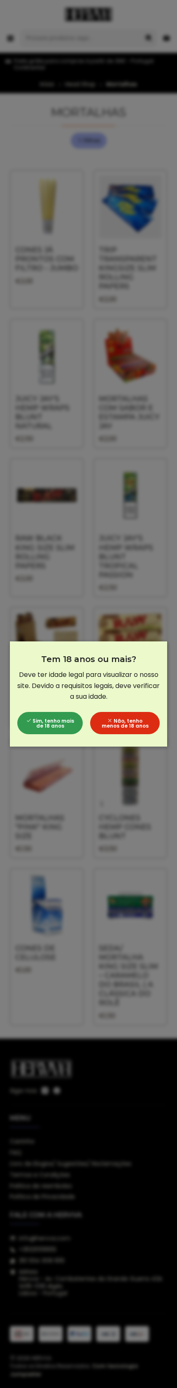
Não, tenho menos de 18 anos (125, 723)
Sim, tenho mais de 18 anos (52, 723)
